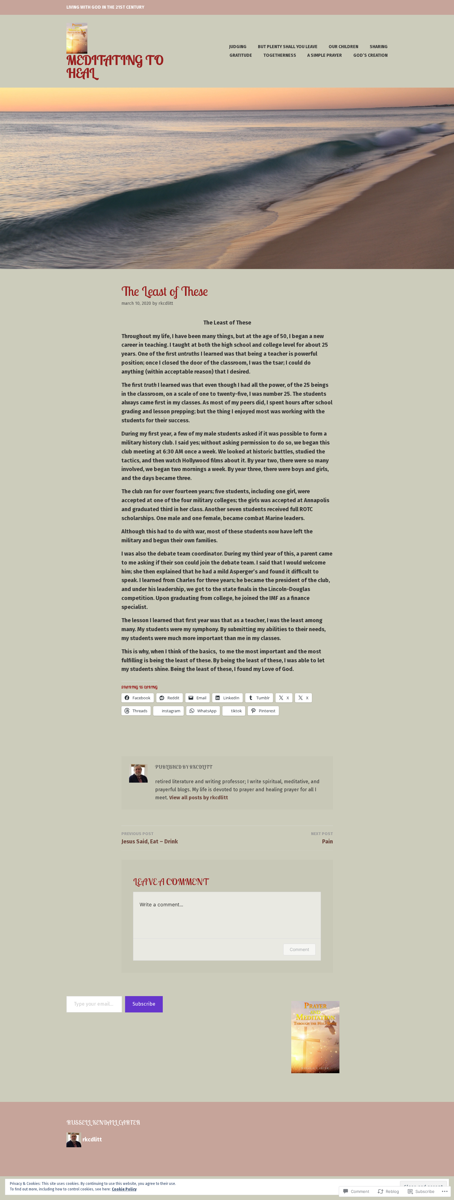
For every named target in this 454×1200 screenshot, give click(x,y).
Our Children (343, 46)
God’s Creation (370, 55)
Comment (299, 949)
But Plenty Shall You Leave (287, 46)
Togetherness (279, 55)
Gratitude (240, 55)
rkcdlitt (165, 303)
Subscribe (143, 1004)
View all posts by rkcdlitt (198, 798)
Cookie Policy (124, 1189)
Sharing (379, 46)
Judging (237, 46)
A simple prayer (324, 55)
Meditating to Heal (114, 66)
